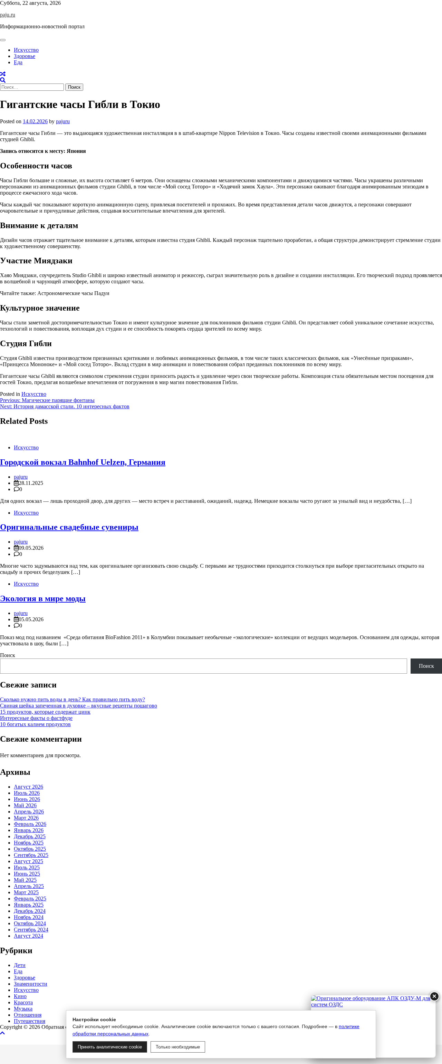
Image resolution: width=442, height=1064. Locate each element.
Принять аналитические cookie (110, 1047)
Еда (18, 62)
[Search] (3, 80)
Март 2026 (26, 818)
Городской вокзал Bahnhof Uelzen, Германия (82, 462)
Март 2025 (26, 892)
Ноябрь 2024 (29, 917)
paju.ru (7, 15)
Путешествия (29, 1021)
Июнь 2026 (27, 799)
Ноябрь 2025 (29, 843)
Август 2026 (28, 787)
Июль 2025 (27, 867)
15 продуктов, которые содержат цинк (45, 712)
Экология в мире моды (43, 598)
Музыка (23, 1009)
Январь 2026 (29, 830)
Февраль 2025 (30, 898)
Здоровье (24, 56)
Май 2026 (25, 805)
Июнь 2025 (27, 874)
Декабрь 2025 (30, 836)
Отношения (27, 1015)
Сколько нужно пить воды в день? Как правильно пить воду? (72, 699)
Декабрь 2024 (30, 911)
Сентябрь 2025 (31, 855)
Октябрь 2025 (30, 849)
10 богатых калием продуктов (35, 724)
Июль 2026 (27, 793)
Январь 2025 (29, 905)
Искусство (26, 50)
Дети (20, 965)
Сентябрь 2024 (31, 930)
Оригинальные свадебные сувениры (69, 527)
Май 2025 (25, 880)
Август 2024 (28, 936)
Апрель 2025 (29, 886)
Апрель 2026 (29, 811)
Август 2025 (28, 861)
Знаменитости (30, 984)
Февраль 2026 (30, 824)
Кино (20, 996)
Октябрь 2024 (30, 923)
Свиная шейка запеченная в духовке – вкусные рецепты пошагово (78, 706)
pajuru (63, 121)
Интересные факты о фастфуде (36, 718)
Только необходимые (178, 1047)
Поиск (7, 655)
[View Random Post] (3, 74)
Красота (23, 1002)
